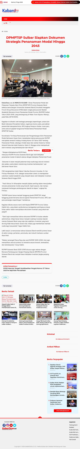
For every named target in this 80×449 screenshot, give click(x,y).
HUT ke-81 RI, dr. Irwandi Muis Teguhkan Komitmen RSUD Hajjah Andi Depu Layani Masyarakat (57, 375)
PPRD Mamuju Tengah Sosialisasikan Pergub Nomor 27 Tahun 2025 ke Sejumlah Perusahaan (26, 269)
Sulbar (5, 277)
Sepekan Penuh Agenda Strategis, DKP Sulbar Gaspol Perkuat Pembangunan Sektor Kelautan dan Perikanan (57, 366)
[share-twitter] (64, 56)
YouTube (12, 428)
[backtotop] (40, 418)
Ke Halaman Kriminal (62, 339)
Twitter (15, 428)
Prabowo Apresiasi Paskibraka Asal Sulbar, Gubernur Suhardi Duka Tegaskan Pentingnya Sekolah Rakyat (57, 402)
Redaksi (71, 427)
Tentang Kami (73, 425)
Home (6, 2)
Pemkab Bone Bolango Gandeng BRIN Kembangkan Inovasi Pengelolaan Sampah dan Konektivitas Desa (57, 393)
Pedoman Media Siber (74, 437)
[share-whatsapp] (68, 56)
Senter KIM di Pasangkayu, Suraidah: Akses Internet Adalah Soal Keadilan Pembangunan (56, 2)
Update (47, 150)
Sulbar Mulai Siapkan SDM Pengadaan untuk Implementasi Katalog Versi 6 (57, 384)
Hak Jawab (72, 439)
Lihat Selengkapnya (62, 410)
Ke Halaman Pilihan (62, 351)
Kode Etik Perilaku (74, 430)
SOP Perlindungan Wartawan (74, 434)
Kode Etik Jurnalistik (74, 432)
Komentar (8, 286)
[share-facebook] (61, 56)
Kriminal (51, 334)
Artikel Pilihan (53, 347)
